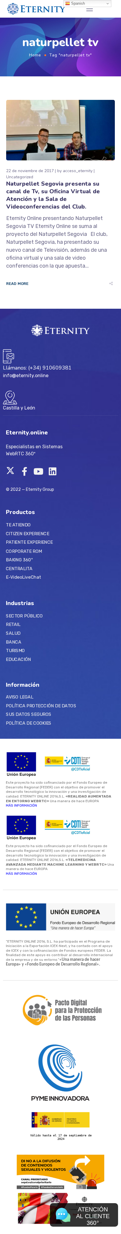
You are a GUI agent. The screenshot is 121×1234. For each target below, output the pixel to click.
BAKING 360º (19, 560)
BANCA (13, 641)
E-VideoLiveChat (23, 577)
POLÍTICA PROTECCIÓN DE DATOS (41, 705)
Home (35, 55)
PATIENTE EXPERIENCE (29, 542)
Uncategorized (19, 177)
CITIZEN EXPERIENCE (27, 533)
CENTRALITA (19, 568)
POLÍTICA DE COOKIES (28, 723)
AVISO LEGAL (19, 697)
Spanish (77, 3)
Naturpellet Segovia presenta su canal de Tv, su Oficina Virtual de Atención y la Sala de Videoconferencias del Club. (53, 195)
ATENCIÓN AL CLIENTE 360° (93, 1216)
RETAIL (13, 624)
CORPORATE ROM (24, 551)
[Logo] (36, 9)
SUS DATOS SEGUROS (28, 714)
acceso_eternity (78, 171)
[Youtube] (38, 471)
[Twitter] (10, 471)
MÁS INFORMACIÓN (21, 805)
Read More (17, 283)
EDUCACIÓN (18, 659)
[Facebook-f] (24, 471)
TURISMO (15, 650)
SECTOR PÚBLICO (24, 615)
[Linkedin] (52, 471)
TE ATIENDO (18, 525)
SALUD (13, 633)
